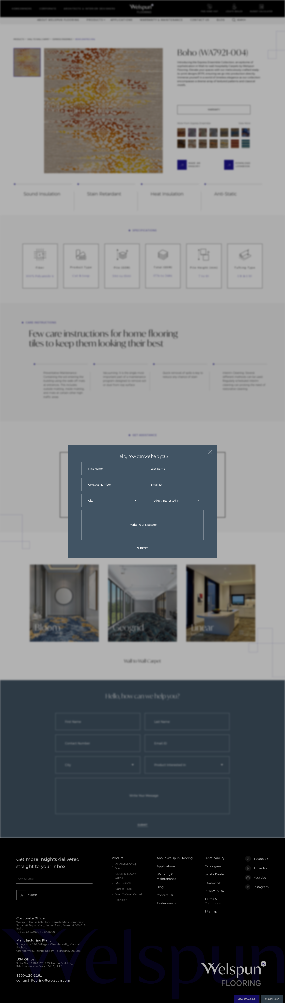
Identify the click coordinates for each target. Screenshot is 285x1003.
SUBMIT (142, 548)
